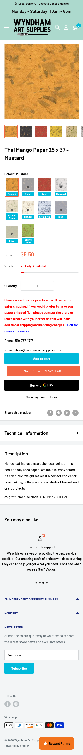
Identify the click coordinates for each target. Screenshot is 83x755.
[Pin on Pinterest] (59, 412)
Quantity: (11, 286)
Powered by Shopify (16, 745)
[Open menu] (6, 27)
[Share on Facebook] (50, 412)
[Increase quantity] (49, 285)
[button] (43, 371)
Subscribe (19, 668)
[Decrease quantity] (25, 285)
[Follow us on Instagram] (16, 704)
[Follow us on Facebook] (7, 704)
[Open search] (57, 27)
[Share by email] (75, 412)
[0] (75, 27)
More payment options (41, 397)
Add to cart (41, 358)
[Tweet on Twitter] (67, 412)
